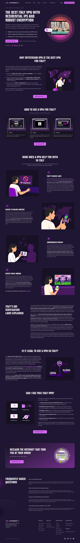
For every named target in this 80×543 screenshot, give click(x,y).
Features (38, 2)
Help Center (48, 523)
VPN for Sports (58, 528)
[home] (12, 3)
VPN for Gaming (58, 530)
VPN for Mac (41, 527)
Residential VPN (28, 2)
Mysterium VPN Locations (14, 7)
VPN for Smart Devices (60, 532)
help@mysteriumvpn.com (70, 531)
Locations (57, 527)
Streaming (57, 525)
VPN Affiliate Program (69, 523)
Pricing (34, 2)
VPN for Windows (42, 528)
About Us (57, 523)
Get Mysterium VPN (69, 2)
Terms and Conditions (50, 527)
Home (6, 7)
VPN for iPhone (41, 525)
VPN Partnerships (69, 525)
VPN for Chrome (41, 530)
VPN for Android (41, 523)
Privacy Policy (48, 525)
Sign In (61, 2)
